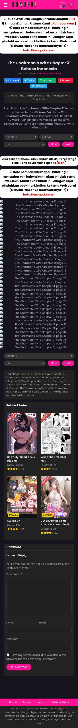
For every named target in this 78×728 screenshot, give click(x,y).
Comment (14, 574)
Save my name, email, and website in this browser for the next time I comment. (36, 657)
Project (27, 702)
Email (42, 622)
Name (10, 622)
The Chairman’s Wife (48, 73)
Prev (55, 144)
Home (13, 702)
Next (67, 144)
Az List (42, 702)
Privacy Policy (60, 702)
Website (12, 638)
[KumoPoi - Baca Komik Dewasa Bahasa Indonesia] (24, 7)
